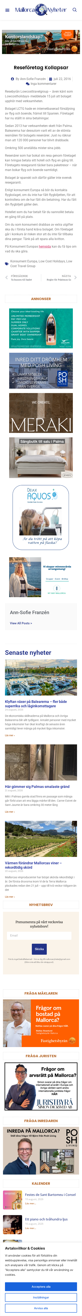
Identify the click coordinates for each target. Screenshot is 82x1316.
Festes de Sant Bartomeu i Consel (50, 1195)
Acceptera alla (41, 1286)
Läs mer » (10, 735)
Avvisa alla (41, 1308)
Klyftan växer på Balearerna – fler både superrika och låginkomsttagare (36, 703)
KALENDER (41, 1183)
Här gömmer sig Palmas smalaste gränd (37, 786)
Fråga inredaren (41, 1120)
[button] (7, 10)
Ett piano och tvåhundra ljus (46, 1219)
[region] (41, 1279)
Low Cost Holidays (52, 261)
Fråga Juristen (41, 1055)
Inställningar (41, 1297)
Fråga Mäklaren (41, 993)
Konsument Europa (23, 261)
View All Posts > (21, 623)
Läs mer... (30, 1203)
